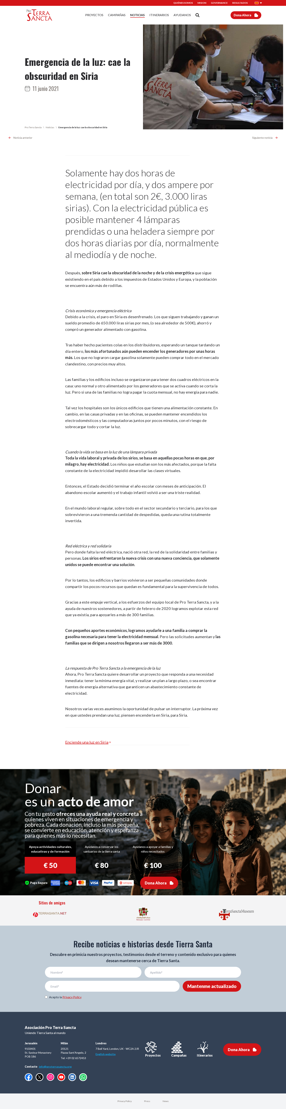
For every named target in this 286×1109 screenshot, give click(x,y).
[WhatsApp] (83, 1077)
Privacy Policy (72, 997)
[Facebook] (28, 1077)
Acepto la (65, 997)
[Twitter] (39, 1077)
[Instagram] (50, 1077)
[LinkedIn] (72, 1077)
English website (106, 1054)
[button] (258, 3)
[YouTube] (61, 1077)
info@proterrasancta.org (55, 1066)
